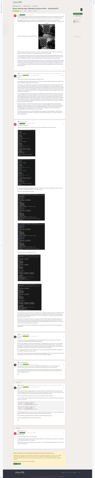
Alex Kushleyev (20, 75)
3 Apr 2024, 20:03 (34, 364)
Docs (79, 472)
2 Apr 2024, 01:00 (31, 14)
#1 (63, 14)
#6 (63, 387)
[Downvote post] (63, 68)
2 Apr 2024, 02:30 (34, 75)
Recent (67, 472)
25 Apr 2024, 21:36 (31, 432)
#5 (63, 364)
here (18, 321)
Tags (70, 472)
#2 (63, 75)
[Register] (94, 3)
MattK (18, 14)
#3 (63, 123)
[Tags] (1, 6)
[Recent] (1, 3)
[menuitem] (94, 1)
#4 (63, 336)
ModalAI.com (75, 472)
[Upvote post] (59, 68)
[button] (1, 245)
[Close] (64, 453)
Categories (63, 472)
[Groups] (1, 12)
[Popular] (1, 8)
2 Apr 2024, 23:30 (31, 123)
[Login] (94, 1)
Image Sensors (16, 10)
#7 (63, 432)
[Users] (1, 10)
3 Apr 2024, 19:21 (34, 336)
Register (15, 463)
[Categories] (1, 1)
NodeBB (62, 476)
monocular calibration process (30, 188)
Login (19, 463)
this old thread (40, 20)
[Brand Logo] (17, 2)
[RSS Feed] (38, 11)
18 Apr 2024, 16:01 (35, 387)
